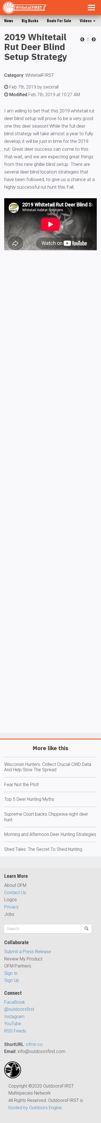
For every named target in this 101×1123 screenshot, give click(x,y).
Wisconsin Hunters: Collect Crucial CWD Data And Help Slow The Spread (47, 767)
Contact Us (15, 892)
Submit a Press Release (27, 951)
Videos (86, 21)
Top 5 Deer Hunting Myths (29, 799)
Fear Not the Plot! (21, 784)
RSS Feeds (15, 1031)
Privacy (11, 907)
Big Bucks (30, 21)
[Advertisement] (50, 508)
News (8, 21)
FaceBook (14, 1002)
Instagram (14, 1016)
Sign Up (11, 980)
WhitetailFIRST (39, 75)
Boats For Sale (59, 21)
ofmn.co (34, 1044)
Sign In (10, 973)
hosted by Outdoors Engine (35, 1107)
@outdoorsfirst (19, 1009)
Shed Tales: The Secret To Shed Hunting (43, 849)
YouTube (12, 1023)
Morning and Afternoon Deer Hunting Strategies (50, 834)
